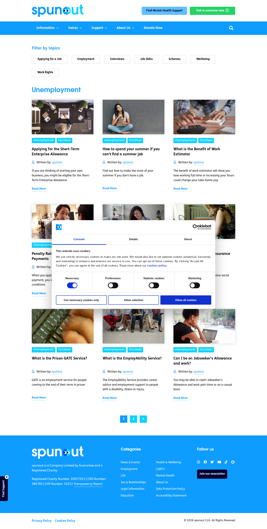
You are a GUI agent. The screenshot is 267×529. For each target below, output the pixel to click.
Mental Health (165, 475)
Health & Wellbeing (168, 462)
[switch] (113, 285)
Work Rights (45, 72)
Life (123, 475)
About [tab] (188, 239)
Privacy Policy (41, 520)
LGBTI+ (160, 469)
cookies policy (157, 265)
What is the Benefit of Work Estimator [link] (196, 152)
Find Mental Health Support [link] (164, 10)
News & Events (130, 462)
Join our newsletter (212, 474)
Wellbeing (203, 59)
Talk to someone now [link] (210, 10)
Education (127, 495)
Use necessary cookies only (81, 300)
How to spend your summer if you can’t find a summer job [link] (131, 152)
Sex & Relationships (133, 482)
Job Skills (146, 59)
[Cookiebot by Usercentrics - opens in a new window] (195, 227)
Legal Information (132, 489)
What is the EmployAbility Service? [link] (132, 358)
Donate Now (153, 28)
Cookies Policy (65, 520)
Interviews (117, 59)
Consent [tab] (79, 239)
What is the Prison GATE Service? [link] (59, 358)
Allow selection (133, 300)
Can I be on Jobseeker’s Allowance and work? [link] (202, 361)
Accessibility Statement (171, 495)
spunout (57, 162)
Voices (73, 28)
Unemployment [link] (43, 140)
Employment (85, 59)
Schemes (175, 59)
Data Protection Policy (170, 489)
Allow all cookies (186, 300)
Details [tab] (133, 239)
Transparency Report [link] (88, 484)
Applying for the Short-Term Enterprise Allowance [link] (55, 152)
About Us (123, 28)
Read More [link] (39, 188)
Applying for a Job (49, 59)
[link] (58, 452)
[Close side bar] (7, 477)
